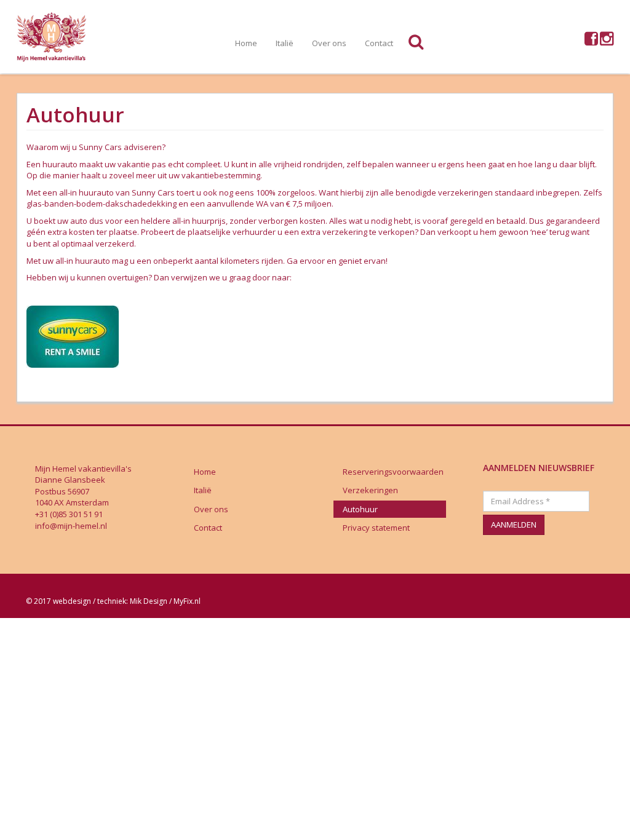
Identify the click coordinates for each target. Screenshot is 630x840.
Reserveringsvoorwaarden (393, 471)
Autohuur (360, 509)
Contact (379, 43)
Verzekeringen (370, 490)
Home (246, 43)
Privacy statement (376, 527)
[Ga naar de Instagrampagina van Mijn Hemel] (606, 41)
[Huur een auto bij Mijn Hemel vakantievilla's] (72, 335)
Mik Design (148, 601)
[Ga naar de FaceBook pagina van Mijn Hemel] (591, 41)
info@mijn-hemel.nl (71, 525)
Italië (284, 43)
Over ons (329, 43)
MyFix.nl (187, 601)
